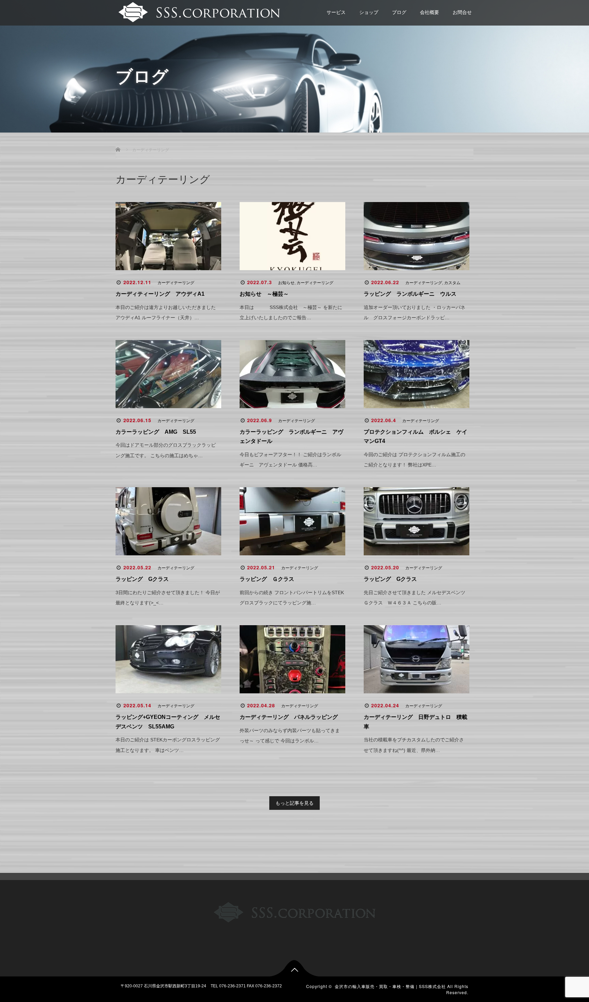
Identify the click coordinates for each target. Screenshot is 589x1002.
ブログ (399, 12)
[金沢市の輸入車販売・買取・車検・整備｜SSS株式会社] (198, 11)
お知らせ (286, 282)
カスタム (452, 282)
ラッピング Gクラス (142, 579)
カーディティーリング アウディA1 (160, 294)
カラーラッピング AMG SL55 (156, 432)
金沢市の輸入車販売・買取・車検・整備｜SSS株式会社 (390, 986)
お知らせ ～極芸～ (267, 294)
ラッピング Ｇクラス (267, 579)
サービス (336, 12)
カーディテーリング (175, 282)
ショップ (368, 12)
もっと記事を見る (294, 803)
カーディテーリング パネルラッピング (289, 717)
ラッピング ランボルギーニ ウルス (410, 294)
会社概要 (429, 12)
